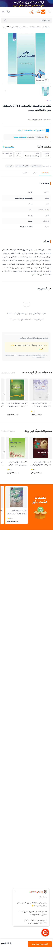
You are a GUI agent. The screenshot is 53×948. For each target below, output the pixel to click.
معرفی (35, 173)
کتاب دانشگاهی (36, 166)
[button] (4, 394)
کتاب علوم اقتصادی (35, 119)
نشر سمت (9, 166)
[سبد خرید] (8, 11)
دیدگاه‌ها (25, 173)
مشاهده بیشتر (9, 372)
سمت (49, 100)
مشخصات (45, 173)
